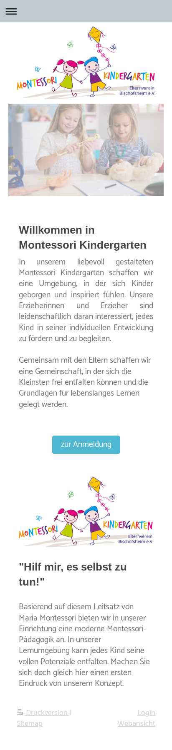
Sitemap (30, 724)
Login (146, 713)
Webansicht (136, 724)
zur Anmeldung (86, 444)
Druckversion (46, 713)
